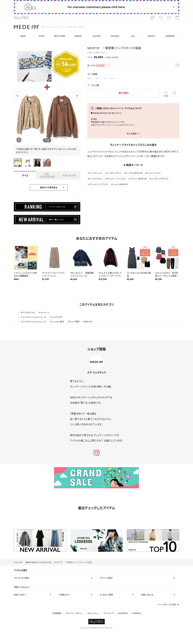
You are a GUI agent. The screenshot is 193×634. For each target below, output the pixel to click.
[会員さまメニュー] (152, 17)
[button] (76, 95)
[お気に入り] (169, 17)
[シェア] (174, 93)
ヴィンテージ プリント (99, 184)
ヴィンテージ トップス (116, 178)
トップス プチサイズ (159, 178)
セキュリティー (93, 613)
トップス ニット (96, 173)
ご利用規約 (56, 613)
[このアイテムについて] (177, 66)
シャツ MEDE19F (120, 184)
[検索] (161, 17)
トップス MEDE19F (134, 173)
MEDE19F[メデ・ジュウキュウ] (38, 562)
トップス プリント (114, 173)
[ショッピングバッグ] (177, 17)
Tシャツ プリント (154, 173)
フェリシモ (18, 562)
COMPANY (136, 613)
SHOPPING (123, 613)
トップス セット (96, 178)
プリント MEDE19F (139, 178)
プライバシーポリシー (74, 613)
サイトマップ (108, 613)
